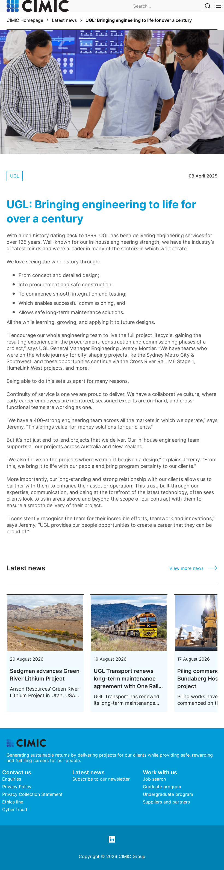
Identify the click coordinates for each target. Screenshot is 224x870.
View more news (186, 568)
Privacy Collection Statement (32, 794)
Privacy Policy (16, 786)
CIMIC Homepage (25, 20)
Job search (154, 779)
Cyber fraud (14, 809)
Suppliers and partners (166, 802)
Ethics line (12, 802)
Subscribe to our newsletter (101, 779)
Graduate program (162, 786)
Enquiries (11, 779)
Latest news (64, 20)
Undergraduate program (168, 794)
